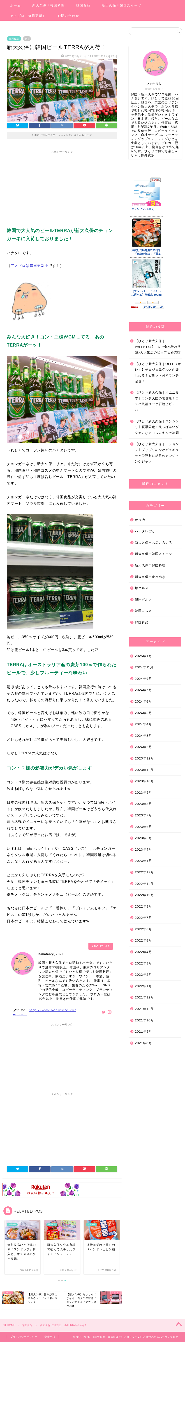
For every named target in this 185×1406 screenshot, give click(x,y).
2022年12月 (144, 872)
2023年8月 (143, 804)
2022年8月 (143, 906)
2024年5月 (143, 713)
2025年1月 (143, 656)
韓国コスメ (143, 611)
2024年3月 (143, 735)
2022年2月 (143, 974)
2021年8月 (143, 1043)
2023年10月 (144, 781)
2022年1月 (143, 986)
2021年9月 (143, 1031)
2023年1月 (143, 861)
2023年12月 (144, 758)
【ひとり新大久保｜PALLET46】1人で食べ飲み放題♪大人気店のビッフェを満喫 (158, 346)
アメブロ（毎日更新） (28, 16)
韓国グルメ (143, 599)
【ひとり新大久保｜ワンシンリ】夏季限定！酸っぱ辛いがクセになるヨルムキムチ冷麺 (157, 427)
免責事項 (49, 1336)
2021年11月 (144, 1009)
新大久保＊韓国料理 (48, 5)
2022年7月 (143, 917)
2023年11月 (144, 770)
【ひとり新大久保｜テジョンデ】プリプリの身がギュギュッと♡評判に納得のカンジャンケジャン (157, 452)
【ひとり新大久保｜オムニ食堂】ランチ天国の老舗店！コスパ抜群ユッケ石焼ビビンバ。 (157, 401)
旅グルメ (141, 588)
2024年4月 (143, 724)
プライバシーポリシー (23, 1336)
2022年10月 (144, 895)
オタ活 (140, 520)
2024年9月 (143, 678)
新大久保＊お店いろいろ (153, 542)
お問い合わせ (68, 16)
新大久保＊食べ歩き (150, 577)
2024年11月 (144, 667)
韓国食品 (83, 5)
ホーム (15, 5)
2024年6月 (143, 701)
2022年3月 (143, 963)
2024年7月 (143, 690)
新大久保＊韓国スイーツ (121, 5)
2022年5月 (143, 940)
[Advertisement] (62, 187)
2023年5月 (143, 838)
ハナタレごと (145, 531)
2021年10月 (144, 1020)
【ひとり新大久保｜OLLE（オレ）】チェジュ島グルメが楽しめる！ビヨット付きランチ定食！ (158, 372)
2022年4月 (143, 952)
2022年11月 (144, 884)
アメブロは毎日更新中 (30, 266)
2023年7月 (143, 815)
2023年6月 (143, 827)
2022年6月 (143, 929)
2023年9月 (143, 792)
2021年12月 (144, 997)
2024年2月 (143, 747)
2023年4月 (143, 849)
